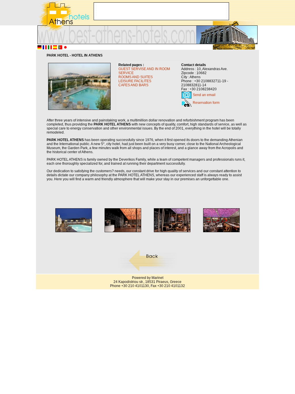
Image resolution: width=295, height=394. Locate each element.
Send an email (204, 95)
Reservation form (206, 103)
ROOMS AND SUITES (135, 77)
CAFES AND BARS (133, 85)
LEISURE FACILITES (134, 81)
